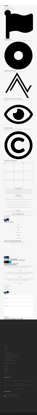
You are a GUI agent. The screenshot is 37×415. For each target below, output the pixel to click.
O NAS (5, 346)
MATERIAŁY (6, 368)
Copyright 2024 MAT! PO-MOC (8, 413)
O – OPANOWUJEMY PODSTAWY (10, 354)
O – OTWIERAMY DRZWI (8, 358)
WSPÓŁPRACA (6, 370)
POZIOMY (5, 351)
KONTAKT (5, 374)
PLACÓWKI (6, 366)
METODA (6, 347)
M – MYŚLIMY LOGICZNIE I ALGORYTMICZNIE (12, 356)
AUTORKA (6, 349)
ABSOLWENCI (6, 372)
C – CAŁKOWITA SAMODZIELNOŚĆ (10, 360)
